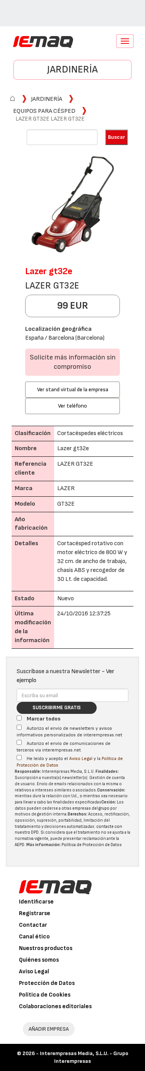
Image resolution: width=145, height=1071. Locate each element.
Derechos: (77, 814)
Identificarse (36, 901)
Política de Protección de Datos (91, 844)
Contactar (33, 925)
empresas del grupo (90, 808)
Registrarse (34, 913)
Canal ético (34, 936)
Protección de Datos (47, 983)
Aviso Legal (80, 759)
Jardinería (72, 70)
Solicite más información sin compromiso (73, 362)
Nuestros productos (45, 948)
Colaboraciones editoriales (55, 1006)
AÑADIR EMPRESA (49, 1029)
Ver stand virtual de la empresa (72, 389)
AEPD (19, 844)
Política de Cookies (44, 994)
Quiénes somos (39, 960)
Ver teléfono (72, 405)
